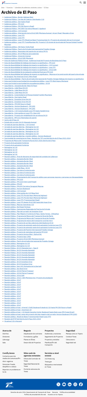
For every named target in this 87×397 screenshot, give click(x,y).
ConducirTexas (71, 337)
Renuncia (55, 392)
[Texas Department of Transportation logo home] (9, 2)
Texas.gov (48, 362)
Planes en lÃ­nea (29, 340)
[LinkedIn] (70, 384)
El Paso (46, 7)
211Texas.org (50, 359)
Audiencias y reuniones (53, 334)
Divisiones (6, 337)
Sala (4, 343)
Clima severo (70, 340)
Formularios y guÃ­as (31, 337)
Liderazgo (6, 340)
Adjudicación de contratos (33, 334)
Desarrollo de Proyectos (32, 343)
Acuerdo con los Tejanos (55, 394)
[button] (81, 2)
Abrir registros (8, 361)
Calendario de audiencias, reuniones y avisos (28, 7)
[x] (58, 384)
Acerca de (7, 330)
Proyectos (9, 7)
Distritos (6, 334)
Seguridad (70, 330)
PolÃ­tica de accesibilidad (67, 392)
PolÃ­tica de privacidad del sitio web (35, 394)
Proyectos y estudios (52, 340)
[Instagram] (75, 384)
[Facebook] (81, 384)
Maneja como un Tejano (74, 334)
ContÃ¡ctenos (9, 353)
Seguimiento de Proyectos (54, 337)
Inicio (2, 7)
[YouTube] (64, 384)
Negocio (27, 330)
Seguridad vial (71, 343)
